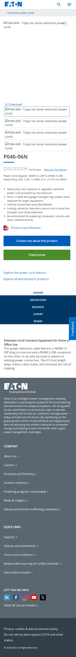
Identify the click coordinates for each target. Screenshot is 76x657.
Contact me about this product (37, 241)
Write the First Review (55, 169)
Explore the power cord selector (25, 273)
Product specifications (25, 228)
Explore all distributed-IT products (26, 279)
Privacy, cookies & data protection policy (31, 629)
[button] (37, 255)
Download (15, 104)
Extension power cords (20, 13)
